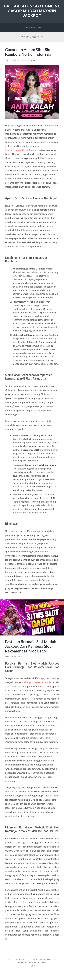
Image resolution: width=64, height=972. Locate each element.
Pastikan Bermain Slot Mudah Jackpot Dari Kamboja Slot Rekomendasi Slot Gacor (30, 646)
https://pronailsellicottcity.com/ (21, 150)
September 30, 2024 (15, 60)
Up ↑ (33, 966)
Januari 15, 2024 (13, 657)
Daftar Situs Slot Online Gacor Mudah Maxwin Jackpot (32, 11)
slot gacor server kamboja (37, 682)
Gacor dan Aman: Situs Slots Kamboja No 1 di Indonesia (29, 52)
